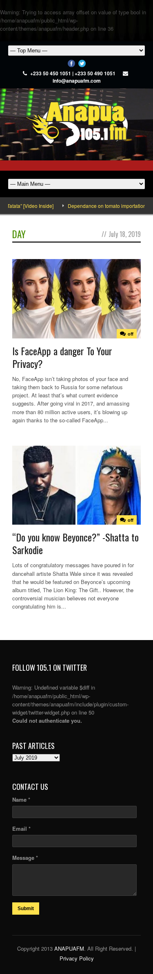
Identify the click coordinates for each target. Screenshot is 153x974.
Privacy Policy (77, 958)
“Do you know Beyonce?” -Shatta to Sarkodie (75, 543)
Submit (26, 908)
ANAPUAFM (69, 948)
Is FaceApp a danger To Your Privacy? (62, 357)
